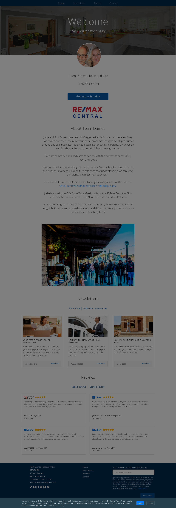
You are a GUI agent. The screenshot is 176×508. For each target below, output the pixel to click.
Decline (150, 503)
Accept (140, 503)
